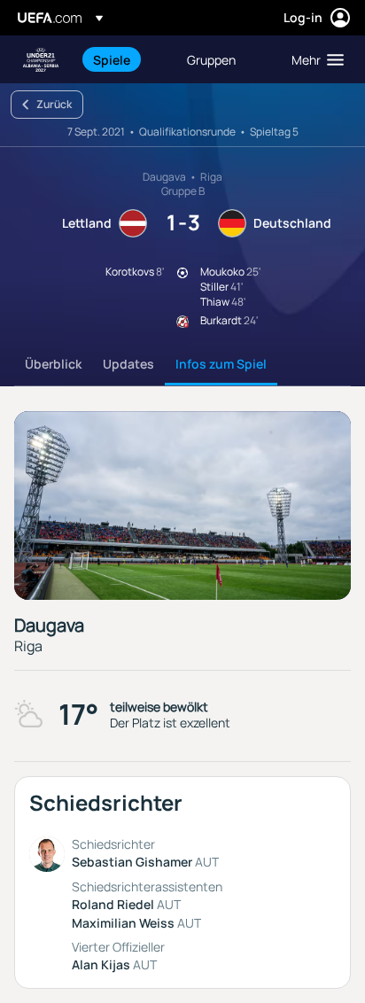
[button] (313, 59)
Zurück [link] (54, 104)
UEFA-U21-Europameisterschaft (40, 60)
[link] (112, 59)
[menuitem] (125, 59)
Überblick (53, 363)
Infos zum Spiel (221, 363)
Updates (128, 363)
